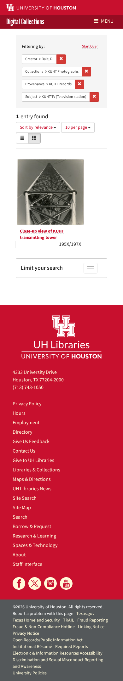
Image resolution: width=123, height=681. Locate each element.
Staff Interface (27, 564)
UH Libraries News (32, 488)
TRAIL (68, 620)
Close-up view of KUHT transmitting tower (42, 234)
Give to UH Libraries (33, 460)
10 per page (76, 127)
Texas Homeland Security (36, 620)
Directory (22, 432)
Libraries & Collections (36, 469)
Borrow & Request (32, 526)
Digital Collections (25, 22)
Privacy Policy (27, 403)
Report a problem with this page (43, 614)
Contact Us (24, 450)
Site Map (22, 507)
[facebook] (19, 583)
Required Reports (71, 647)
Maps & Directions (32, 479)
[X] (34, 583)
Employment (26, 422)
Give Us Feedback (31, 441)
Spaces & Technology (35, 545)
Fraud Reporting (92, 620)
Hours (19, 413)
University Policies (30, 673)
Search (20, 517)
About (19, 554)
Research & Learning (34, 535)
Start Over (90, 46)
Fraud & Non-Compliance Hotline (44, 627)
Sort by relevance (37, 127)
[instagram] (50, 583)
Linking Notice (91, 627)
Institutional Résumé (32, 647)
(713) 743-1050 (28, 387)
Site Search (25, 498)
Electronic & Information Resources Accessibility (57, 653)
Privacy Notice (26, 633)
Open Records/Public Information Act (48, 640)
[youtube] (66, 583)
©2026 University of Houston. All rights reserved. (58, 607)
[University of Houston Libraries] (61, 337)
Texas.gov (85, 614)
